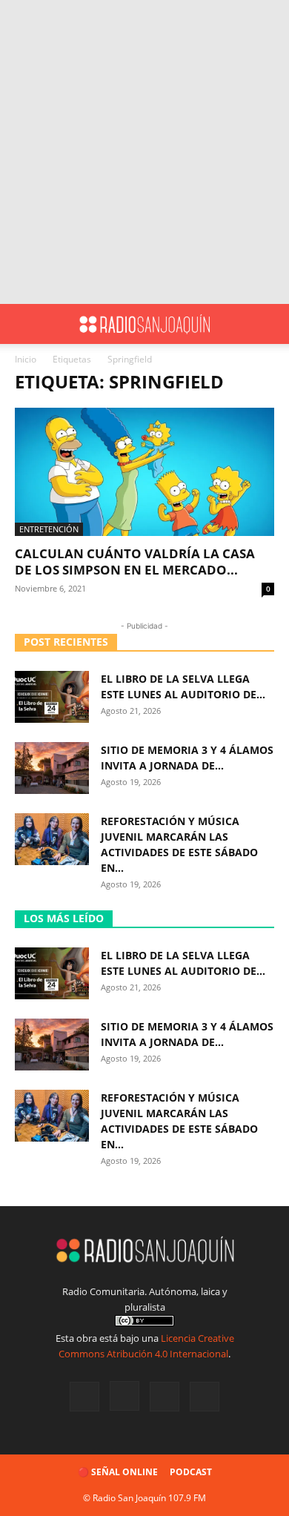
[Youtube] (204, 1396)
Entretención (49, 528)
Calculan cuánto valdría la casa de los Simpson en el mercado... (135, 561)
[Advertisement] (144, 152)
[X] (164, 1396)
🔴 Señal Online (118, 1472)
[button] (25, 324)
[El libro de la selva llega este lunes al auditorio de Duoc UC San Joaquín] (52, 697)
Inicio (25, 359)
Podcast (191, 1472)
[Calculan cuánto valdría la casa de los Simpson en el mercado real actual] (144, 472)
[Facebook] (84, 1396)
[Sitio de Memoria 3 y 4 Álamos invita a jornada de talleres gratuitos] (52, 768)
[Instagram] (124, 1396)
